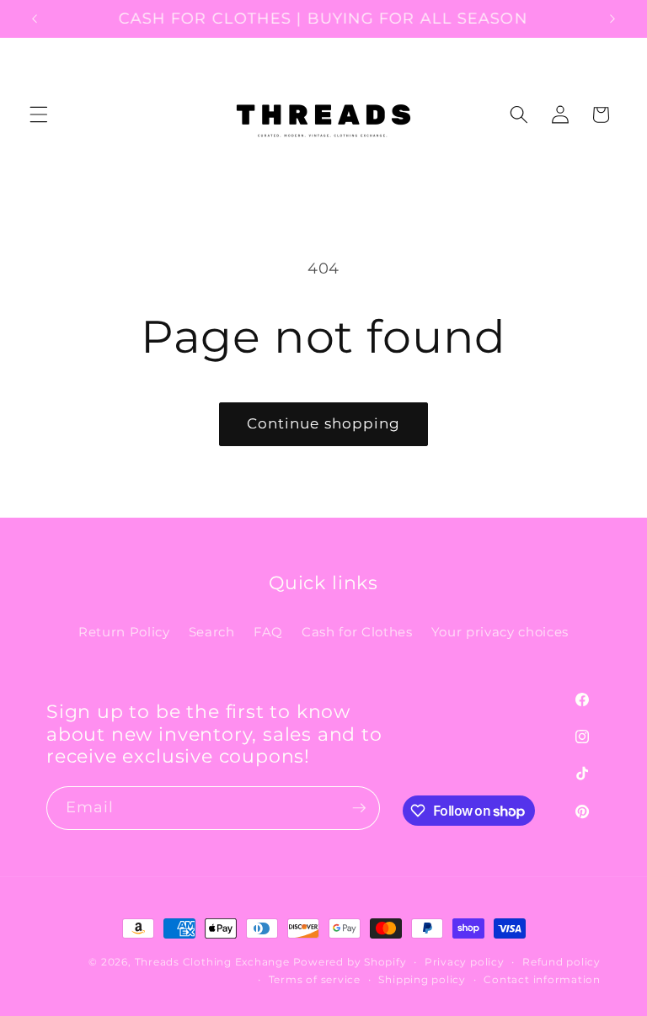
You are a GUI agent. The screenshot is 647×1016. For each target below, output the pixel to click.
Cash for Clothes (357, 632)
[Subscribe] (359, 808)
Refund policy (561, 961)
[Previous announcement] (34, 18)
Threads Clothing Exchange (214, 961)
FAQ (268, 632)
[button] (39, 114)
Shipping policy (422, 979)
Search (212, 632)
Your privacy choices (500, 632)
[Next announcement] (612, 18)
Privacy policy (465, 961)
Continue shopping (324, 423)
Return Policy (124, 632)
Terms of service (315, 979)
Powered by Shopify (350, 961)
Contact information (542, 979)
